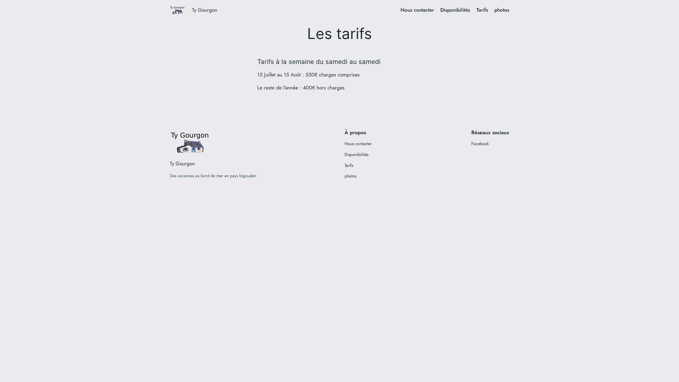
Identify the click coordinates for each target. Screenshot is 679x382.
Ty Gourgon (204, 10)
